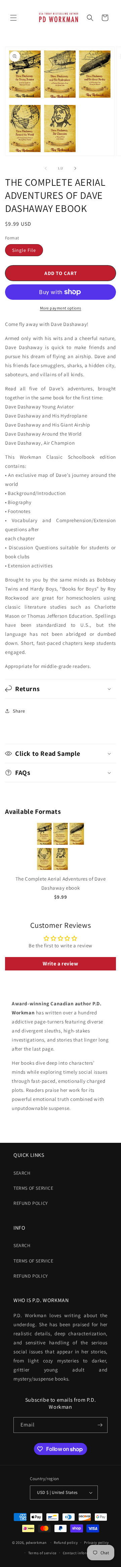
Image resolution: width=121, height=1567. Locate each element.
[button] (13, 17)
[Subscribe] (99, 1425)
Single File (24, 250)
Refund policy (30, 1203)
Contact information (81, 1553)
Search (22, 1173)
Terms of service (42, 1553)
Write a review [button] (60, 963)
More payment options (60, 308)
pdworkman (36, 1542)
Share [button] (19, 711)
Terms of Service (33, 1188)
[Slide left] (45, 168)
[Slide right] (75, 168)
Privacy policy (96, 1542)
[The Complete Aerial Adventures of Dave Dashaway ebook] (60, 869)
